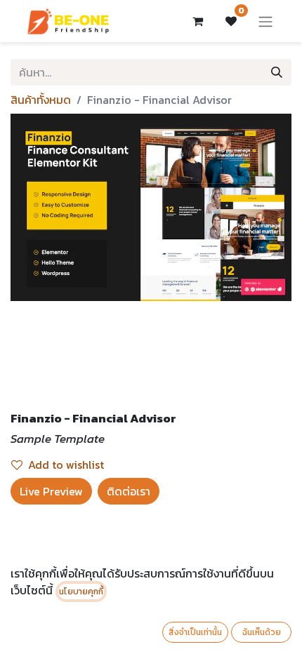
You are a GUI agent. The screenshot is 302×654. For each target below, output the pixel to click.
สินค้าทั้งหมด (41, 99)
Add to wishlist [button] (66, 464)
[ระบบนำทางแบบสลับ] (265, 21)
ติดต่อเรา (128, 491)
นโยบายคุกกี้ (81, 591)
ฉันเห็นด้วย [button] (261, 632)
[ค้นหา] (276, 72)
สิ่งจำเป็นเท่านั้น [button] (195, 632)
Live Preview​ (51, 491)
